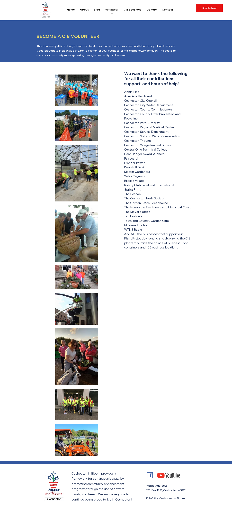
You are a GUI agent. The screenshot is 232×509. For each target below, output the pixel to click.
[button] (209, 8)
